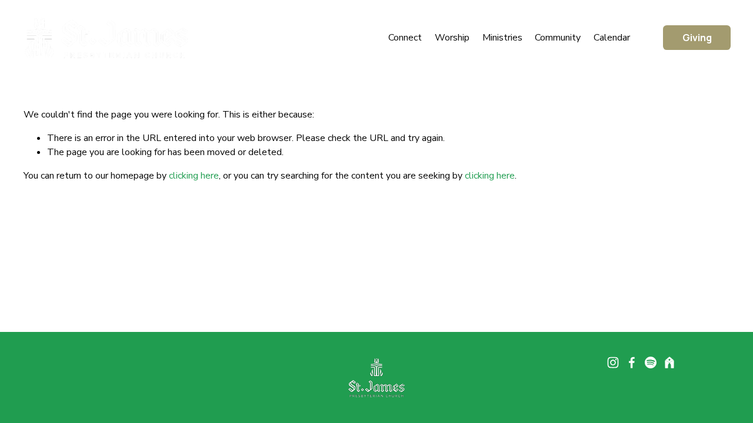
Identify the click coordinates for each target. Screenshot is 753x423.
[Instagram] (613, 362)
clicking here (194, 175)
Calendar (612, 37)
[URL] (669, 362)
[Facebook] (632, 362)
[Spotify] (651, 362)
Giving (697, 37)
